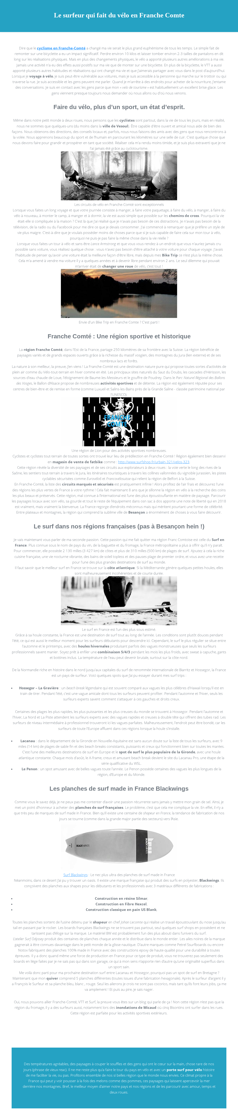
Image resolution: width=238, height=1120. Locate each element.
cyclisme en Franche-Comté (61, 48)
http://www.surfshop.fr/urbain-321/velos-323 (153, 462)
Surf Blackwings (75, 874)
